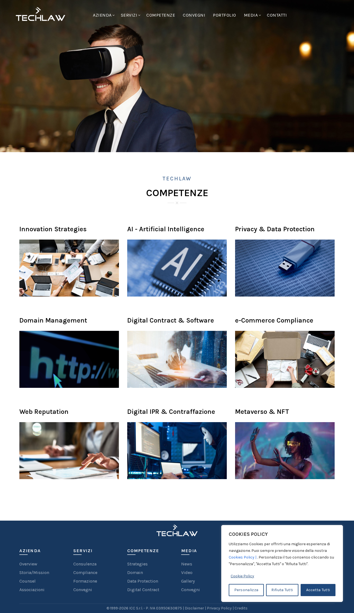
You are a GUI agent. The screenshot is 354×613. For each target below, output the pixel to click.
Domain (135, 572)
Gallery (188, 581)
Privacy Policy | (221, 608)
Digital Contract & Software (170, 320)
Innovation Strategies (53, 229)
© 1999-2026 (117, 608)
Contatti (277, 15)
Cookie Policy (242, 576)
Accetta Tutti (318, 590)
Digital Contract (143, 589)
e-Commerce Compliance (274, 320)
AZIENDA (102, 15)
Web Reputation (44, 411)
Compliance (85, 572)
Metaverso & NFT (262, 411)
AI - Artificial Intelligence (165, 229)
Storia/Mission (34, 572)
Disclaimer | (196, 608)
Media (251, 15)
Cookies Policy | (243, 557)
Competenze (160, 15)
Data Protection (142, 581)
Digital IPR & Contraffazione (171, 411)
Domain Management (53, 320)
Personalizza (246, 590)
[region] (282, 563)
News (186, 564)
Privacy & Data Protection (275, 229)
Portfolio (224, 15)
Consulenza (85, 564)
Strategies (137, 564)
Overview (28, 564)
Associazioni (32, 589)
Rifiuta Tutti (282, 590)
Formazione (85, 581)
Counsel (27, 581)
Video (186, 572)
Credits (241, 608)
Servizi (129, 15)
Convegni (194, 15)
